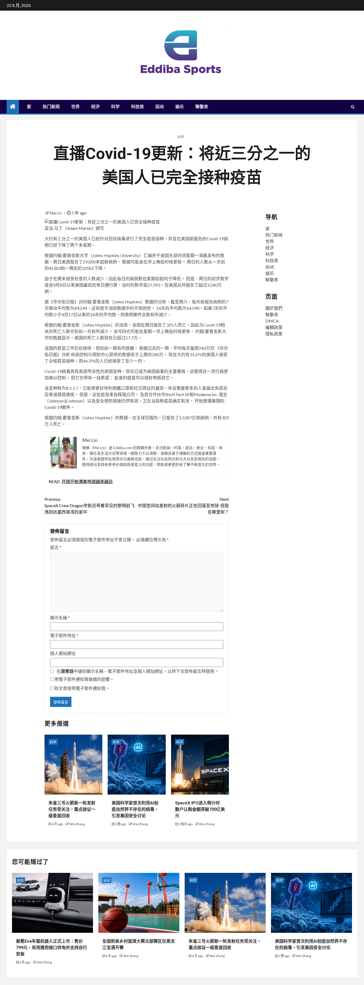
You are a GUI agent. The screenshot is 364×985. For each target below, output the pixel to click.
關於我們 (273, 308)
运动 (159, 106)
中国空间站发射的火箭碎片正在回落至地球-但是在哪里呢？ (183, 505)
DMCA (272, 320)
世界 (75, 106)
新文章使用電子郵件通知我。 (82, 688)
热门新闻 (51, 106)
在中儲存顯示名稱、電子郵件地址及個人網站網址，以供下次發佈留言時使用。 (137, 671)
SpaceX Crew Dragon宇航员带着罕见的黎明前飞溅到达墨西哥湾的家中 (90, 505)
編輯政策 (273, 327)
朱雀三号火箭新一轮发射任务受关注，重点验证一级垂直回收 (71, 809)
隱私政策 (273, 333)
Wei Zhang (76, 824)
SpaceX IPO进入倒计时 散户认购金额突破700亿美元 (200, 809)
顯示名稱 (60, 617)
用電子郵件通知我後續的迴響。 (84, 679)
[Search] (352, 107)
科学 (115, 106)
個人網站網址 (63, 653)
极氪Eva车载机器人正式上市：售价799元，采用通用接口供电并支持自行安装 (51, 947)
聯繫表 (201, 106)
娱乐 (179, 106)
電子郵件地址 (64, 635)
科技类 (137, 106)
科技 (20, 880)
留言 (55, 547)
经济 (95, 106)
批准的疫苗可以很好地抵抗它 (142, 377)
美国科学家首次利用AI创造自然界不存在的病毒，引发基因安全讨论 (135, 809)
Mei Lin (56, 213)
